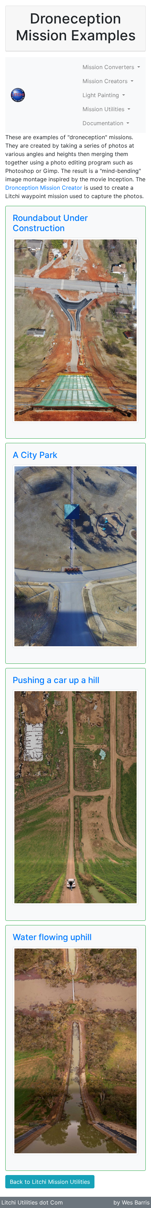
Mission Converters (109, 66)
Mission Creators (106, 81)
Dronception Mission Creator (43, 187)
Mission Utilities (104, 109)
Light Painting (102, 95)
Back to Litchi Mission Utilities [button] (50, 1181)
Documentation (104, 123)
